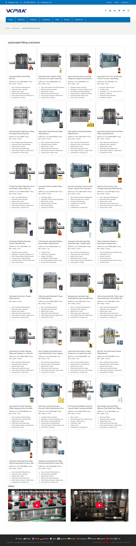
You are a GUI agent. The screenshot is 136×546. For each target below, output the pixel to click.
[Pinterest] (119, 10)
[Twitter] (124, 10)
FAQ (116, 2)
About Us (21, 19)
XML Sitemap (116, 542)
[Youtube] (110, 10)
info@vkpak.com (46, 2)
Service (109, 2)
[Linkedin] (114, 10)
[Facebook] (105, 10)
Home (10, 19)
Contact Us (79, 19)
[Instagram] (128, 10)
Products (33, 19)
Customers (125, 2)
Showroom (126, 542)
